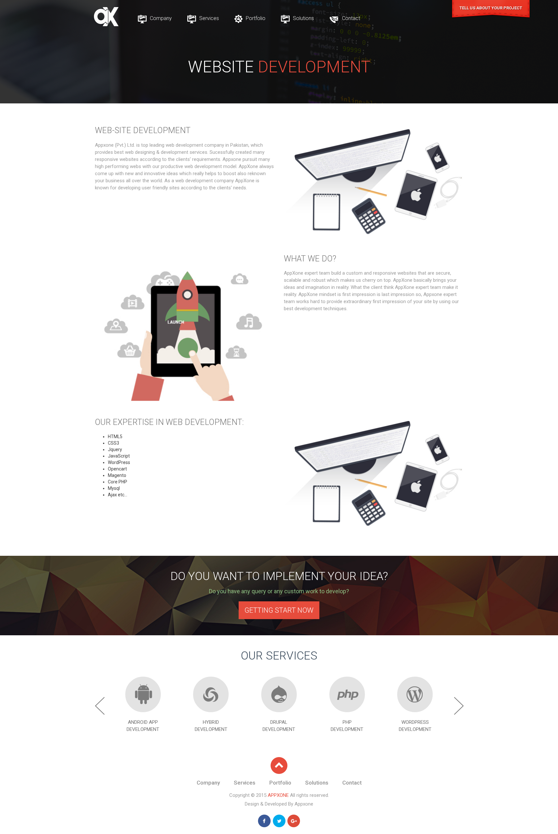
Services (208, 18)
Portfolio (254, 18)
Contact (350, 18)
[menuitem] (154, 18)
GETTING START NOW (279, 610)
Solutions (303, 18)
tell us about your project (491, 7)
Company (160, 18)
